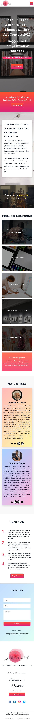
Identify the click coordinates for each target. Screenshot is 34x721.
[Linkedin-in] (11, 443)
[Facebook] (18, 443)
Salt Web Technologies (21, 715)
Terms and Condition (23, 719)
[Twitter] (15, 443)
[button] (31, 3)
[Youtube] (22, 502)
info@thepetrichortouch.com (17, 633)
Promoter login (9, 719)
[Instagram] (22, 443)
